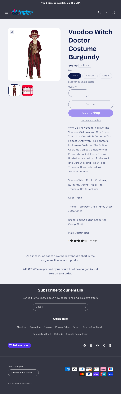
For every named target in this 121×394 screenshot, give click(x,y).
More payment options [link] (91, 120)
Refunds (58, 334)
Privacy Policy (62, 327)
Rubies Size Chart (42, 334)
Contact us (35, 327)
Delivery (48, 327)
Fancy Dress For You (24, 383)
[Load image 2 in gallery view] (27, 90)
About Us (21, 327)
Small (76, 77)
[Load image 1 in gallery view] (14, 90)
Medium (92, 77)
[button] (6, 12)
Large (107, 77)
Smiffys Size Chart (92, 327)
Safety (76, 327)
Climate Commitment (77, 334)
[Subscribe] (84, 307)
